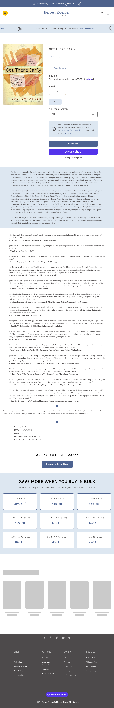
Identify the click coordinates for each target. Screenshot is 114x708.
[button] (73, 144)
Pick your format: (58, 109)
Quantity (53, 86)
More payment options (73, 158)
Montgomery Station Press (47, 663)
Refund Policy (91, 658)
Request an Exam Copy (57, 464)
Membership (19, 675)
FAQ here (67, 133)
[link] (60, 68)
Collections (18, 662)
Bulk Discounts (70, 675)
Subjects (17, 658)
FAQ (65, 658)
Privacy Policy (91, 666)
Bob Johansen (56, 57)
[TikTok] (57, 638)
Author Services (48, 673)
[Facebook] (45, 638)
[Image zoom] (23, 74)
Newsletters (18, 671)
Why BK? (45, 658)
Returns (67, 671)
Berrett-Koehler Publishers (52, 702)
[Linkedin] (69, 638)
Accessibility (91, 671)
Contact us (68, 666)
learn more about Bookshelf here (73, 130)
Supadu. (76, 702)
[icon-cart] (108, 13)
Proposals (45, 669)
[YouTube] (63, 638)
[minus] (52, 92)
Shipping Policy (92, 662)
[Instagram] (51, 638)
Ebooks (67, 662)
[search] (102, 13)
